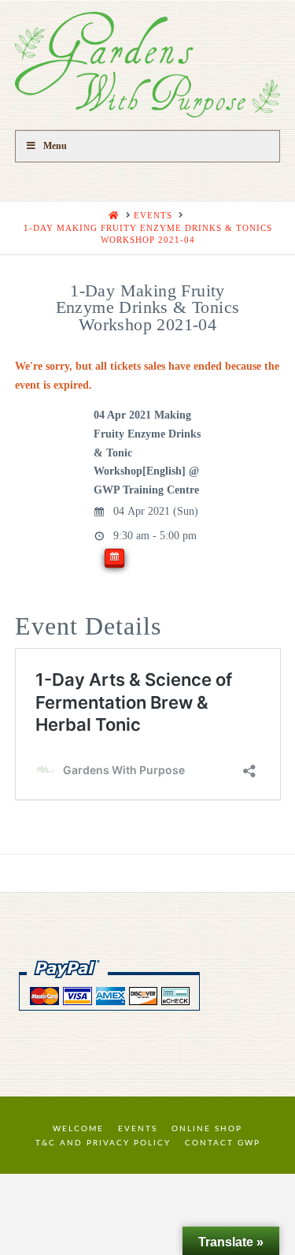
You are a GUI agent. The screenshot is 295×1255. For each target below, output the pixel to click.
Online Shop (206, 1129)
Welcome (78, 1129)
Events (137, 1129)
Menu (55, 145)
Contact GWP (222, 1143)
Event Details (88, 626)
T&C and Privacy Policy (103, 1143)
